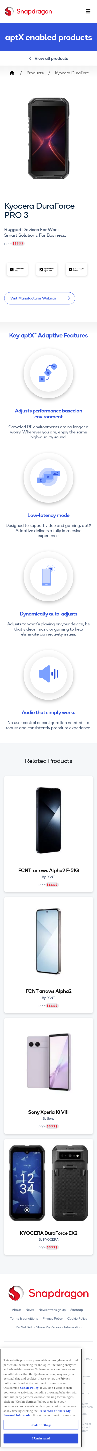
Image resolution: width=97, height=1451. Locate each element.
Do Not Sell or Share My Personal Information (48, 1327)
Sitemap (76, 1310)
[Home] (28, 11)
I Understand (41, 1438)
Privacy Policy (53, 1318)
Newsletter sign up (52, 1310)
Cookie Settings (41, 1425)
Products (35, 72)
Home (11, 72)
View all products (51, 58)
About (16, 1310)
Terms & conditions (24, 1318)
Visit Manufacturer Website (33, 298)
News (30, 1310)
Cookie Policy (77, 1318)
